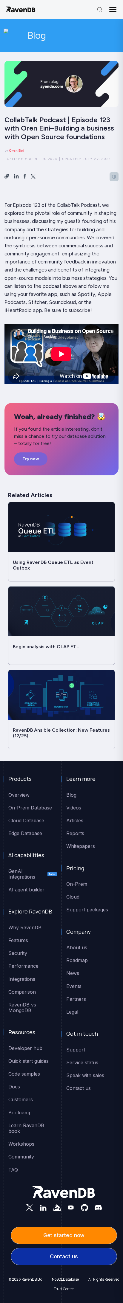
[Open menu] (112, 9)
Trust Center (64, 1288)
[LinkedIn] (43, 1207)
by (14, 151)
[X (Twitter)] (29, 1207)
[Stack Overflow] (57, 1207)
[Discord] (98, 1207)
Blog (36, 35)
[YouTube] (70, 1207)
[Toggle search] (99, 9)
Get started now (64, 1235)
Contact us (64, 1256)
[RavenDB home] (21, 10)
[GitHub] (84, 1207)
